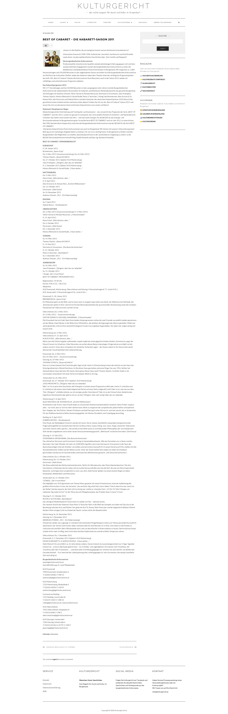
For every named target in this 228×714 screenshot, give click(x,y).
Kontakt (46, 680)
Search (162, 48)
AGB (44, 691)
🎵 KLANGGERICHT (147, 83)
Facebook (141, 680)
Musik (77, 22)
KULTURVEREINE (149, 121)
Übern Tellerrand (162, 22)
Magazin (143, 22)
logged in (55, 659)
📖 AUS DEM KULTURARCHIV (151, 76)
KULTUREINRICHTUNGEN (152, 118)
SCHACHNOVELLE (126, 647)
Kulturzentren (54, 634)
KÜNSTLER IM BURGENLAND (153, 110)
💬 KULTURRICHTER (148, 87)
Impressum (47, 684)
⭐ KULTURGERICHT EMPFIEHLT (152, 79)
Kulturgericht (114, 6)
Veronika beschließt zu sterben (60, 647)
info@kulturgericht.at (160, 692)
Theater (107, 22)
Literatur (92, 22)
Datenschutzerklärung (51, 687)
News (51, 22)
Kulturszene (124, 22)
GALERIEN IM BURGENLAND (153, 114)
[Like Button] (46, 45)
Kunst (63, 22)
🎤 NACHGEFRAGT (147, 91)
